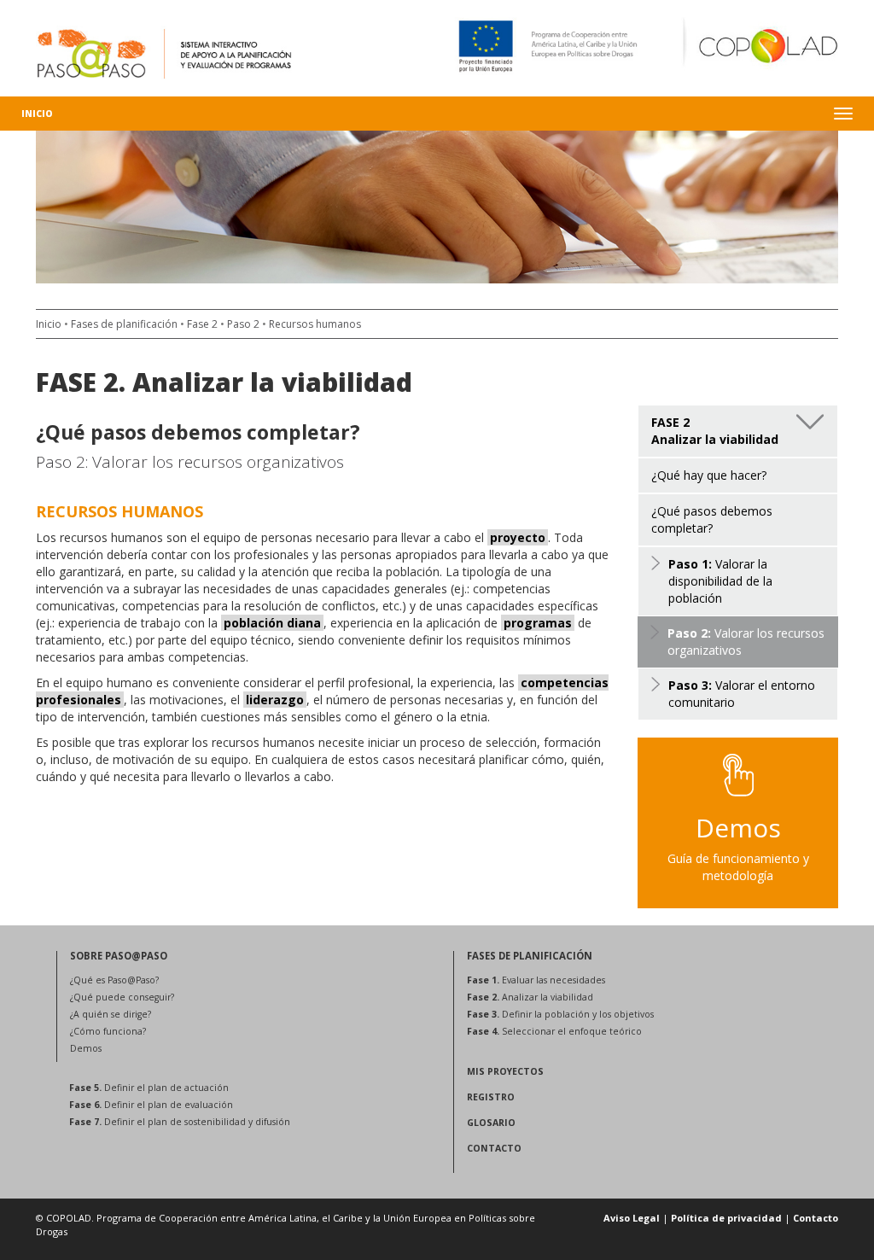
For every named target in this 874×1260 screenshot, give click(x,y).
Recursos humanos (315, 324)
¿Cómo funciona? (108, 1031)
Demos (86, 1048)
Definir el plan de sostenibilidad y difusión (179, 1122)
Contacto (815, 1217)
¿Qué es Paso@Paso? (114, 980)
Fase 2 (202, 324)
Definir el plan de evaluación (151, 1105)
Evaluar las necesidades (536, 980)
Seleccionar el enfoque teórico (554, 1031)
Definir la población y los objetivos (560, 1014)
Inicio (36, 114)
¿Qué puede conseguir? (122, 997)
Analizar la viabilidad (530, 997)
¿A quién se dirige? (110, 1014)
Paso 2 (243, 324)
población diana (272, 623)
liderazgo (275, 699)
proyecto (517, 537)
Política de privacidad (726, 1217)
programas (538, 623)
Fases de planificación (124, 324)
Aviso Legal (631, 1217)
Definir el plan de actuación (149, 1088)
